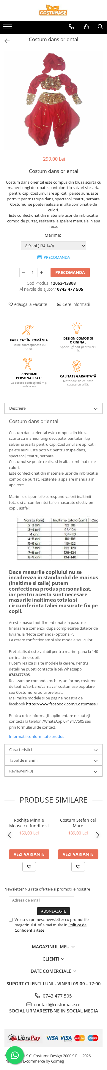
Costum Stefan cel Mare (78, 823)
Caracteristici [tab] (20, 749)
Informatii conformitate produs (36, 736)
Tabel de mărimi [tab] (23, 760)
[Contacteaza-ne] (71, 27)
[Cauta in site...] (100, 27)
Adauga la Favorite (30, 304)
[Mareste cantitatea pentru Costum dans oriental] (41, 272)
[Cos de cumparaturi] (86, 27)
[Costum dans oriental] (53, 100)
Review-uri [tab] (21, 771)
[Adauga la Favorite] (29, 866)
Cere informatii (75, 304)
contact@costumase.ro (57, 1004)
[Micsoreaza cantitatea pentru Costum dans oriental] (23, 272)
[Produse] (8, 28)
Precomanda (70, 272)
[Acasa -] (53, 10)
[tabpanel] (53, 100)
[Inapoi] (4, 41)
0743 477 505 (57, 996)
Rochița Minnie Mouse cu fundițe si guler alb (29, 823)
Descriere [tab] (17, 408)
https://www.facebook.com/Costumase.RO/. (65, 704)
